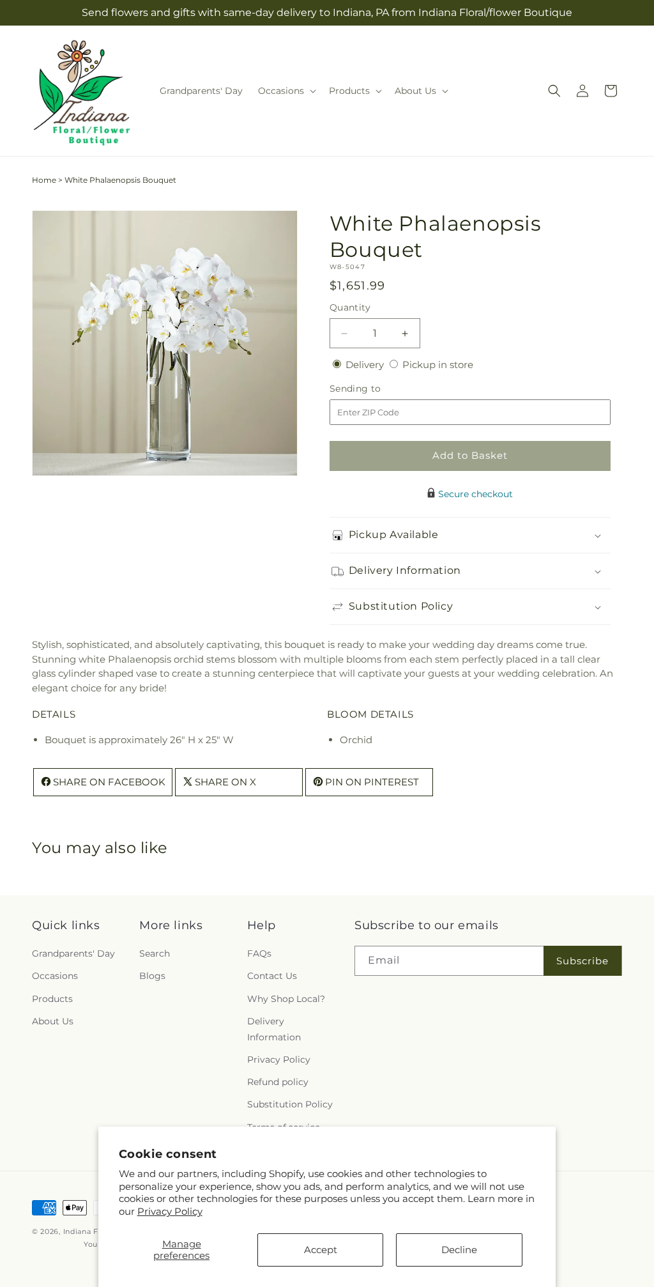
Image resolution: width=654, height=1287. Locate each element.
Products (52, 999)
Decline (459, 1250)
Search (154, 953)
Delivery (366, 364)
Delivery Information (274, 1029)
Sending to (375, 389)
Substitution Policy (290, 1104)
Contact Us (272, 976)
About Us (52, 1021)
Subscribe (582, 961)
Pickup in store (437, 364)
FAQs (259, 953)
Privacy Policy (169, 1211)
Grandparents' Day (73, 953)
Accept (320, 1250)
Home (44, 180)
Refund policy (277, 1082)
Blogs (152, 976)
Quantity (350, 307)
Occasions (55, 976)
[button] (285, 90)
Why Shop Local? (286, 999)
